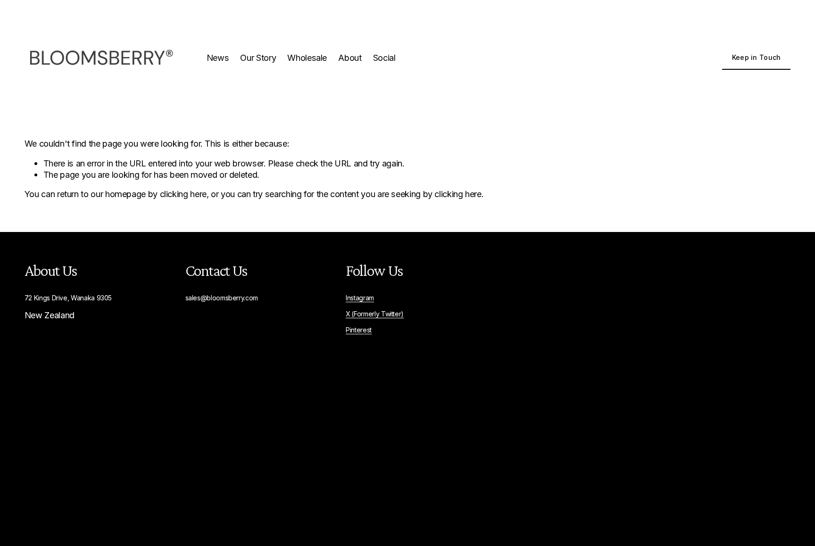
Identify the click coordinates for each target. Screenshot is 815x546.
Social (384, 57)
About (349, 57)
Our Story (258, 57)
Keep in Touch (756, 57)
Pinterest (359, 330)
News (218, 57)
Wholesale (307, 57)
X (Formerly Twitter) (375, 314)
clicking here (183, 194)
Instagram (360, 298)
